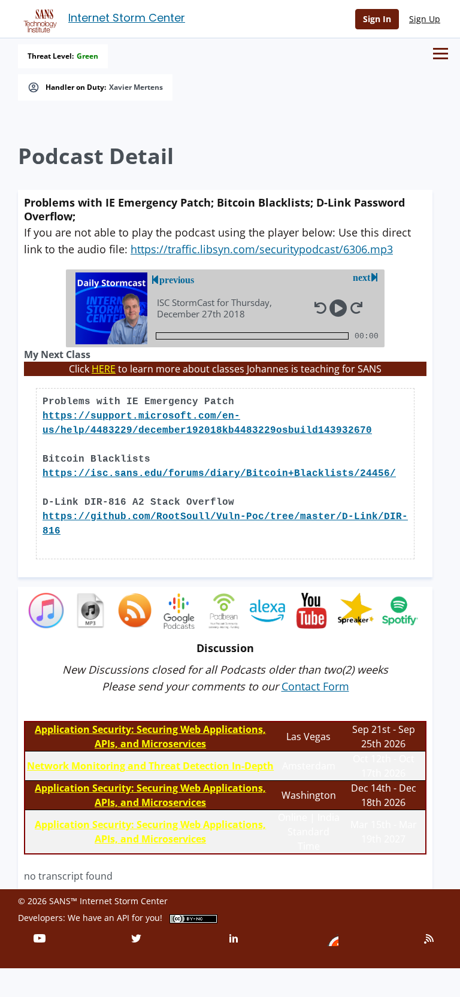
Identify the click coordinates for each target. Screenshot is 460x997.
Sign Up (424, 19)
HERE (104, 368)
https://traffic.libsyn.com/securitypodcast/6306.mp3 (262, 249)
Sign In (377, 19)
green (87, 56)
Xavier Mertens (136, 87)
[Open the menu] (440, 53)
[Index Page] (38, 19)
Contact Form (315, 686)
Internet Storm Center (126, 17)
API (123, 917)
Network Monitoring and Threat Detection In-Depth (150, 765)
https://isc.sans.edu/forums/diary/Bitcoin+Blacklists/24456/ (219, 473)
